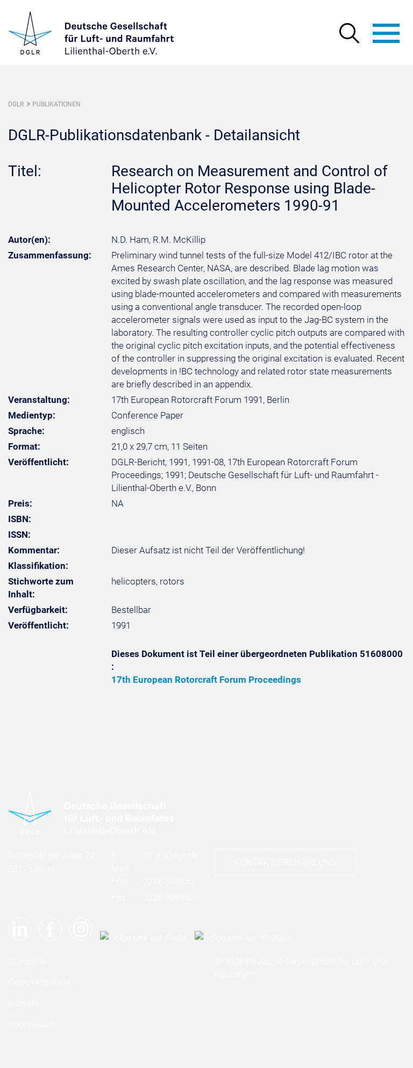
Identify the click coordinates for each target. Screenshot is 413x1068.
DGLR (16, 104)
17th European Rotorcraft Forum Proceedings (206, 679)
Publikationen (56, 104)
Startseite (27, 961)
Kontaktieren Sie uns (285, 862)
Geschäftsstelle (39, 982)
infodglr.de (170, 855)
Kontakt (23, 1003)
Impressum (31, 1024)
